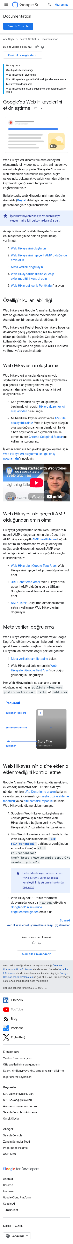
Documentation (17, 16)
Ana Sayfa (9, 39)
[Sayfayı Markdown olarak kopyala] (35, 108)
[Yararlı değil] (43, 47)
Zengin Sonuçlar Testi (16, 1141)
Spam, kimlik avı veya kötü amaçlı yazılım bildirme (33, 1070)
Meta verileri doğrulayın (27, 267)
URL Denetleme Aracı (25, 582)
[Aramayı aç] (49, 4)
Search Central (39, 4)
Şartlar (7, 1225)
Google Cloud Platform (17, 1197)
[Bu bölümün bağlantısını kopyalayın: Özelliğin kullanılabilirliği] (57, 300)
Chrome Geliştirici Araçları (46, 437)
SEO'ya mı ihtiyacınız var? (18, 1093)
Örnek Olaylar (11, 1118)
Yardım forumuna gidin (17, 1058)
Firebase (8, 1191)
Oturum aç (61, 4)
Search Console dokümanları (20, 1112)
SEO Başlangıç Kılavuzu (17, 1100)
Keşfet (21, 200)
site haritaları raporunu (39, 801)
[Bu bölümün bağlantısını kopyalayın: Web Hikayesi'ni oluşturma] (62, 366)
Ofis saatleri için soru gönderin (21, 1064)
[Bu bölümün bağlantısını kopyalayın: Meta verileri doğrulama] (59, 627)
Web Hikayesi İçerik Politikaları (32, 285)
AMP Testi (9, 1154)
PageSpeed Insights (15, 1147)
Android (8, 1178)
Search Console (18, 26)
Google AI (9, 1203)
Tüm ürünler (10, 1209)
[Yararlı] (37, 47)
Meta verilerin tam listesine (29, 659)
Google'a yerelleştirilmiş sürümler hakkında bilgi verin (43, 882)
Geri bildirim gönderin (22, 55)
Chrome (8, 1185)
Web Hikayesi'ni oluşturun (28, 248)
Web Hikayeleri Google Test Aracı (33, 566)
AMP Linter (18, 603)
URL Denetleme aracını (40, 792)
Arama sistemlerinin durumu (20, 1106)
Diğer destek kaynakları (17, 1076)
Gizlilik (19, 1225)
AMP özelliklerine (44, 539)
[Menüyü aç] (6, 4)
